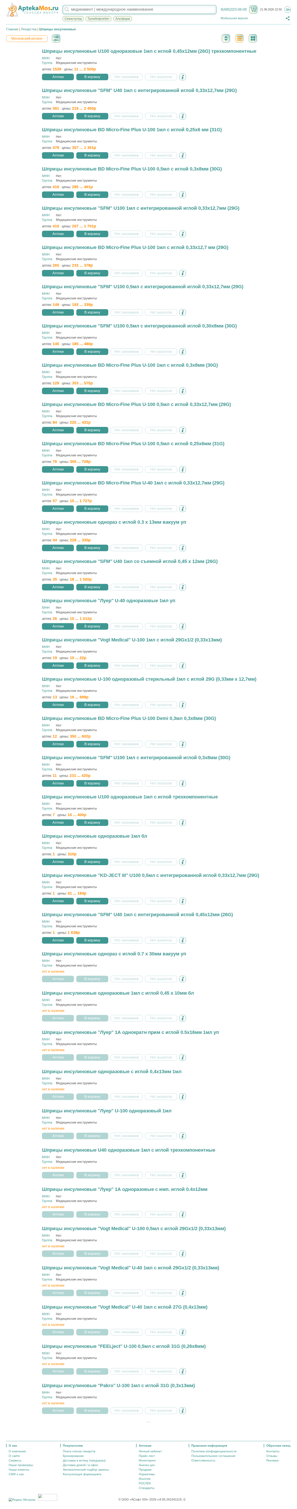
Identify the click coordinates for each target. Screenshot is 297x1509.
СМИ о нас (16, 1474)
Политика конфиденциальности (214, 1451)
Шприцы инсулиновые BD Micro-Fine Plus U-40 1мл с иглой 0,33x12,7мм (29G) (133, 483)
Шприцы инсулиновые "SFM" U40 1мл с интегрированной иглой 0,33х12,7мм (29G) (139, 90)
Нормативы (147, 1474)
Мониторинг (147, 1460)
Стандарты (146, 1488)
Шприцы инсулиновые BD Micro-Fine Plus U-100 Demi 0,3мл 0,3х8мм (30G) (129, 718)
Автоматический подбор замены (86, 1469)
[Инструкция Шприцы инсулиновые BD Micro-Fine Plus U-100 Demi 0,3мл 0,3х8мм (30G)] (182, 744)
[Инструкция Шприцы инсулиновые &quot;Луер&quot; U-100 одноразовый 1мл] (182, 1136)
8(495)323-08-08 (234, 9)
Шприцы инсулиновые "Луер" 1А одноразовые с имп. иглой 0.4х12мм (124, 1189)
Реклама (272, 1460)
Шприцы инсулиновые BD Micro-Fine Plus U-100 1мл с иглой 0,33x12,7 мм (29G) (135, 247)
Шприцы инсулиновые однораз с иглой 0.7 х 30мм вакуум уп (114, 954)
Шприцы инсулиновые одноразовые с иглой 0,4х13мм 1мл (112, 1071)
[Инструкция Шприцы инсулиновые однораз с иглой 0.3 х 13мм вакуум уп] (182, 548)
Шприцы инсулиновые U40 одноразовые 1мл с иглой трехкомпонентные (128, 1150)
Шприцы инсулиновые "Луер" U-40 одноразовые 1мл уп (108, 600)
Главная (12, 29)
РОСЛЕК (145, 1483)
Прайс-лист (147, 1456)
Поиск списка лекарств (79, 1451)
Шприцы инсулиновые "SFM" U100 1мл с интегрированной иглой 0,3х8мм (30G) (136, 757)
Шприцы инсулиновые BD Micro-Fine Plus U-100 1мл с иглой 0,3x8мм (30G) (130, 365)
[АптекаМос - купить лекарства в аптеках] (32, 9)
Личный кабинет (150, 1451)
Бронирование (73, 1456)
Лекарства (29, 29)
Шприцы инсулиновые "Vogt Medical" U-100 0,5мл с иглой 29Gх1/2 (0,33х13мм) (134, 1228)
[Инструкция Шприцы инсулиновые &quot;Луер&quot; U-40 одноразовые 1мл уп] (182, 626)
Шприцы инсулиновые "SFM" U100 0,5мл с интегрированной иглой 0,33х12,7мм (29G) (142, 286)
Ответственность (203, 1460)
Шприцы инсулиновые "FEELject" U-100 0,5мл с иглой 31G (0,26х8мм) (124, 1346)
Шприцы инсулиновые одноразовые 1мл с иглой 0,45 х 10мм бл (118, 993)
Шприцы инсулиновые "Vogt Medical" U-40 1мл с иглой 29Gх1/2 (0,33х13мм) (130, 1267)
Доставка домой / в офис (80, 1465)
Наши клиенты (19, 1469)
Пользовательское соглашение (213, 1456)
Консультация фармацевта (82, 1474)
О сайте (14, 1456)
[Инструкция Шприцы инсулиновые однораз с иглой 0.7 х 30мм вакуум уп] (182, 979)
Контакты (272, 1451)
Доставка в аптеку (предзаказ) (84, 1460)
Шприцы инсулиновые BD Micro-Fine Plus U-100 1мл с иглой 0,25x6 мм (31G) (132, 129)
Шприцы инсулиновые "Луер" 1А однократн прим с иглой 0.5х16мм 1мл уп (130, 1032)
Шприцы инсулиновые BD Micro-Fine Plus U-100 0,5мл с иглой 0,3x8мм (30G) (132, 169)
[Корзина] (253, 9)
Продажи (145, 1469)
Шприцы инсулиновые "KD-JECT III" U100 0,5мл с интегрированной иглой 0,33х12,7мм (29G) (150, 875)
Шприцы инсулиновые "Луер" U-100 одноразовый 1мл (107, 1110)
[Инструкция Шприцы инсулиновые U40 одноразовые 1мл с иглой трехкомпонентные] (182, 1175)
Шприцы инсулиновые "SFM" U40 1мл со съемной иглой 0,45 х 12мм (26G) (130, 561)
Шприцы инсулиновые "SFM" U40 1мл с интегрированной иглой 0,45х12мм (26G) (137, 914)
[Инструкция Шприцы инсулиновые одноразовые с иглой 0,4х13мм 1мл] (182, 1096)
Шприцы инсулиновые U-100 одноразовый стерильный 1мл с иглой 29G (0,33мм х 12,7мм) (149, 679)
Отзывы (271, 1456)
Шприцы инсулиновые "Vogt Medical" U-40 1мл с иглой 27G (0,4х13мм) (124, 1307)
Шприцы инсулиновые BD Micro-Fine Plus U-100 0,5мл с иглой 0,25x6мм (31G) (133, 443)
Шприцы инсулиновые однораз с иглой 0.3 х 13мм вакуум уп (114, 522)
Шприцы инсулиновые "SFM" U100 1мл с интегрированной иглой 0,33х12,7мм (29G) (140, 208)
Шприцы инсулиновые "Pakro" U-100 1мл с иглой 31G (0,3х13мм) (118, 1385)
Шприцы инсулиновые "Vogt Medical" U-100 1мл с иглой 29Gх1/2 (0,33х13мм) (132, 640)
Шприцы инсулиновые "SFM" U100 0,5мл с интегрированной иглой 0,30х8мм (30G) (139, 326)
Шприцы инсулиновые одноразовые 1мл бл (94, 836)
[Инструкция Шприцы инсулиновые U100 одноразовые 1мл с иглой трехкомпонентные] (182, 822)
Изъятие (145, 1478)
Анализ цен (147, 1465)
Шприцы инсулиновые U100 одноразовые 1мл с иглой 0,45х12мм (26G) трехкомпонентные (149, 51)
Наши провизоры (21, 1465)
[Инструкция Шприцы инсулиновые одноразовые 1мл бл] (182, 862)
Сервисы (15, 1460)
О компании (17, 1451)
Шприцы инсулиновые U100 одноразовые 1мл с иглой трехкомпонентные (130, 797)
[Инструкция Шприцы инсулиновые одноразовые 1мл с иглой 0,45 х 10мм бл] (182, 1018)
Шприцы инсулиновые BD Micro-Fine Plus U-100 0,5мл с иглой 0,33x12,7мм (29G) (136, 404)
